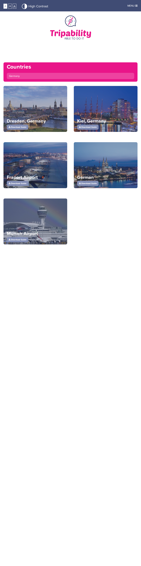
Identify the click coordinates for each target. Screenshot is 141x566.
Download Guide (18, 127)
